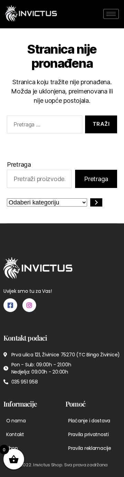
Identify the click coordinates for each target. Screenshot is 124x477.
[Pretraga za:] (43, 125)
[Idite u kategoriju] (96, 202)
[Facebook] (10, 305)
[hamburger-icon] (111, 14)
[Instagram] (29, 305)
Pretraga (19, 164)
